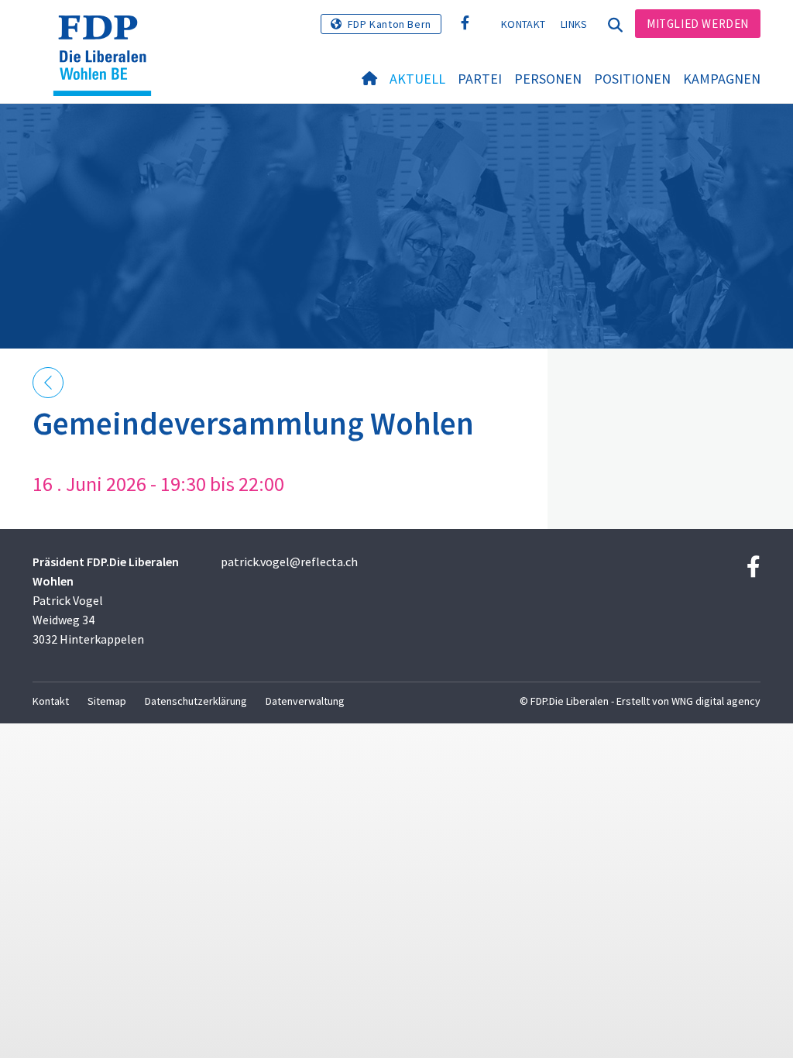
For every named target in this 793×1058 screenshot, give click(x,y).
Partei (480, 79)
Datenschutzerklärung (196, 701)
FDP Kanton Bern (389, 24)
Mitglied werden (698, 23)
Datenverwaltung (305, 701)
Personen (548, 79)
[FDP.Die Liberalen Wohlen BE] (108, 34)
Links (574, 24)
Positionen (632, 79)
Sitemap (107, 701)
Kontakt (523, 24)
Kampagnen (721, 79)
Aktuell (417, 79)
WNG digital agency (715, 701)
